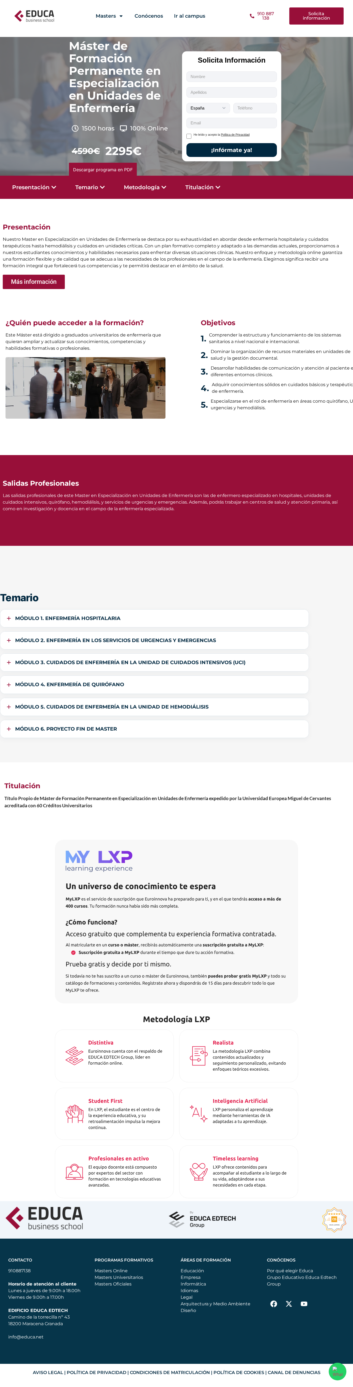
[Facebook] (274, 1304)
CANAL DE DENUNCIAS (294, 1372)
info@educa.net (26, 1337)
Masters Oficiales (113, 1284)
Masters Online (111, 1270)
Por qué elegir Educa (290, 1270)
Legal (186, 1297)
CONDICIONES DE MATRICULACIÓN (170, 1372)
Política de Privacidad (235, 134)
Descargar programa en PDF (103, 169)
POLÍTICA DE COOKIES (238, 1372)
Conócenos (149, 16)
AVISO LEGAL (48, 1372)
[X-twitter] (289, 1304)
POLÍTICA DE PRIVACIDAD (96, 1372)
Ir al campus (189, 16)
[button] (316, 16)
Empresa (190, 1277)
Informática (193, 1284)
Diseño (188, 1310)
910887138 (19, 1270)
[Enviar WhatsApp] (337, 1371)
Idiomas (189, 1290)
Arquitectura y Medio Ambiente (215, 1303)
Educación (192, 1270)
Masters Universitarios (119, 1277)
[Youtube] (304, 1304)
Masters (106, 16)
